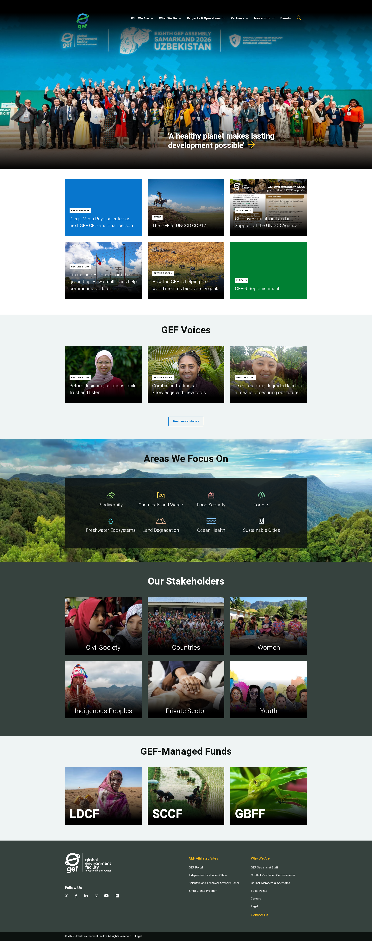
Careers (256, 898)
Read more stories (186, 421)
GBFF (250, 814)
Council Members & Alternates (270, 883)
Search (299, 18)
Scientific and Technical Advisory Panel (214, 883)
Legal (254, 906)
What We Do (168, 18)
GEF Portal (196, 867)
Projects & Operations (204, 18)
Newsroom (262, 18)
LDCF (84, 814)
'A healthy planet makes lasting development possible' (221, 141)
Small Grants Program (203, 891)
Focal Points (259, 891)
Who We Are (140, 18)
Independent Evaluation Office (208, 875)
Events (285, 18)
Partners (237, 18)
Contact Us (259, 915)
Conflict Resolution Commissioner (273, 875)
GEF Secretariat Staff (264, 867)
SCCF (167, 814)
